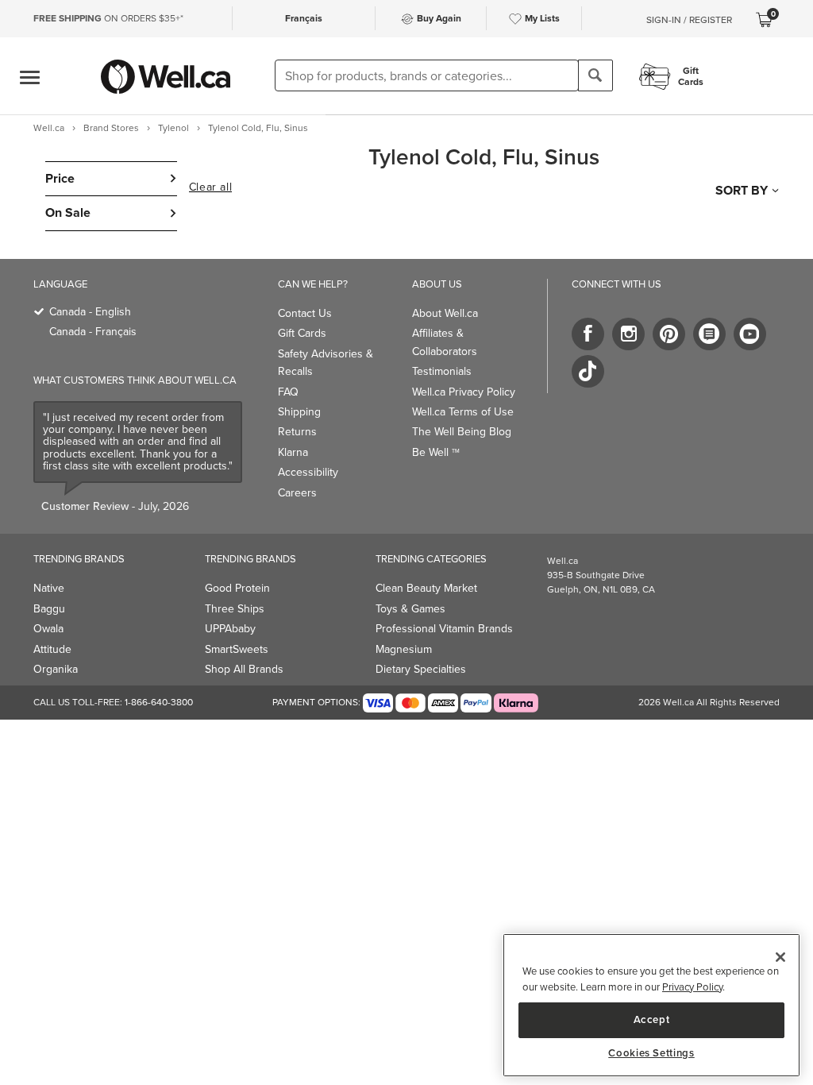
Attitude (52, 649)
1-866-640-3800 (159, 702)
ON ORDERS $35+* (108, 18)
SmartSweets (236, 649)
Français (303, 18)
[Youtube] (750, 334)
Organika (55, 669)
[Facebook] (588, 334)
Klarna (293, 452)
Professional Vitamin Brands (444, 628)
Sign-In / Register (689, 20)
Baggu (49, 608)
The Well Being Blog (461, 431)
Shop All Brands (244, 669)
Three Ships (234, 608)
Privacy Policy (692, 986)
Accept (652, 1019)
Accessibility (308, 472)
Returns (297, 431)
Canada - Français (93, 331)
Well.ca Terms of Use (463, 411)
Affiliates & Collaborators (444, 342)
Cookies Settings (651, 1053)
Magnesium (404, 649)
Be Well (436, 452)
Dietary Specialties (421, 669)
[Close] (780, 957)
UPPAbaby (230, 628)
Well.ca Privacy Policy (463, 392)
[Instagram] (628, 334)
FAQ (288, 392)
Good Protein (237, 588)
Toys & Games (410, 608)
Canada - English (90, 311)
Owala (48, 628)
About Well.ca (445, 313)
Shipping (299, 411)
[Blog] (709, 334)
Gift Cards (302, 333)
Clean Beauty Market (426, 588)
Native (48, 588)
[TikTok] (588, 371)
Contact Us (305, 313)
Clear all (210, 187)
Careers (297, 493)
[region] (651, 1005)
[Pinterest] (669, 334)
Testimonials (442, 371)
